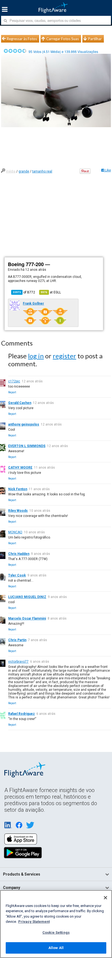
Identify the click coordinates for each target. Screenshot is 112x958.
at (51, 292)
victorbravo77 (18, 662)
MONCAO (15, 532)
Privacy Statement (34, 922)
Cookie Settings (56, 932)
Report (12, 392)
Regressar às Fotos (22, 39)
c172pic (14, 381)
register (64, 356)
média (10, 171)
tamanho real (42, 171)
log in (36, 356)
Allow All (56, 948)
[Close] (105, 898)
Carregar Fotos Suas (62, 39)
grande (23, 171)
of (24, 292)
